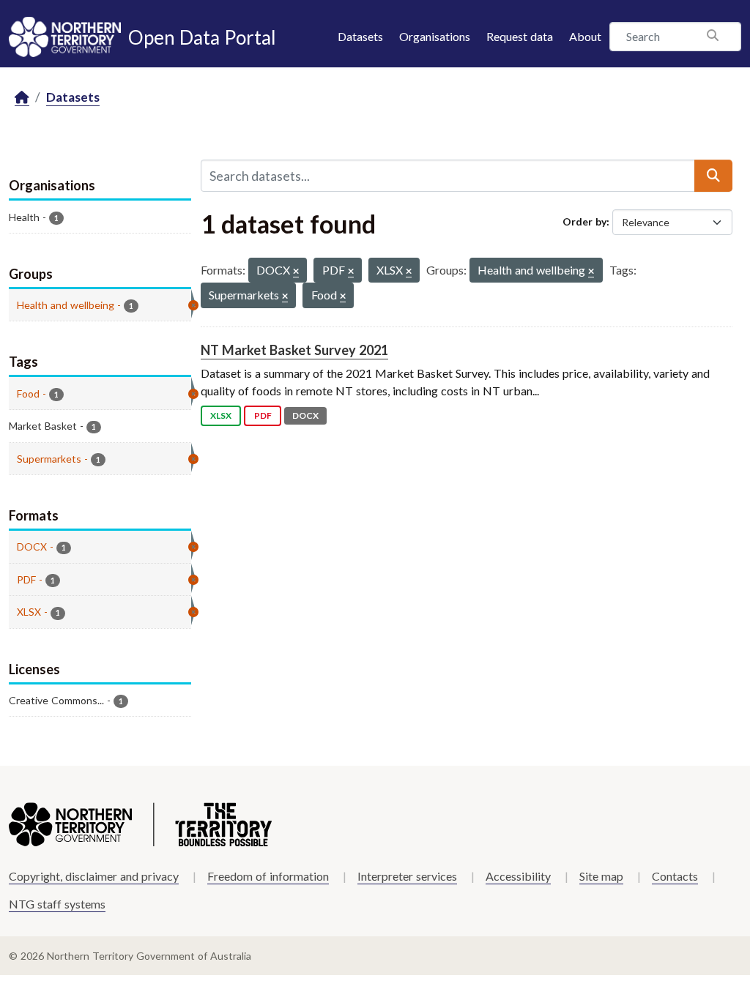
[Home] (22, 97)
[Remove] (296, 271)
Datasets (360, 36)
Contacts (675, 876)
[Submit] (713, 176)
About (585, 36)
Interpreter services (407, 876)
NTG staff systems (57, 904)
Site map (601, 876)
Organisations (434, 36)
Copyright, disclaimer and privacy (94, 876)
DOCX (305, 415)
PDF (263, 415)
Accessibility (518, 876)
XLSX (220, 415)
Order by (584, 221)
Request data (519, 36)
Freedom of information (268, 876)
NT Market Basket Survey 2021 (294, 350)
